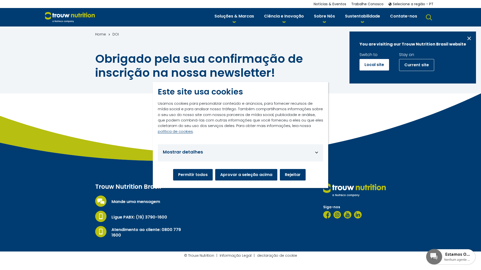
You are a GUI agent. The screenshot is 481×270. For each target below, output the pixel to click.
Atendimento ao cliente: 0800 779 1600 (146, 232)
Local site (374, 65)
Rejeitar (293, 175)
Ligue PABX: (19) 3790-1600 (139, 217)
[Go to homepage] (70, 17)
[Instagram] (337, 214)
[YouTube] (347, 214)
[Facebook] (327, 214)
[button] (234, 17)
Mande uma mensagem (135, 201)
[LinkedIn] (358, 214)
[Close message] (469, 38)
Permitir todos (193, 175)
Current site (416, 65)
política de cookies (175, 131)
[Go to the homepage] (354, 190)
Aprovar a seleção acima (246, 175)
